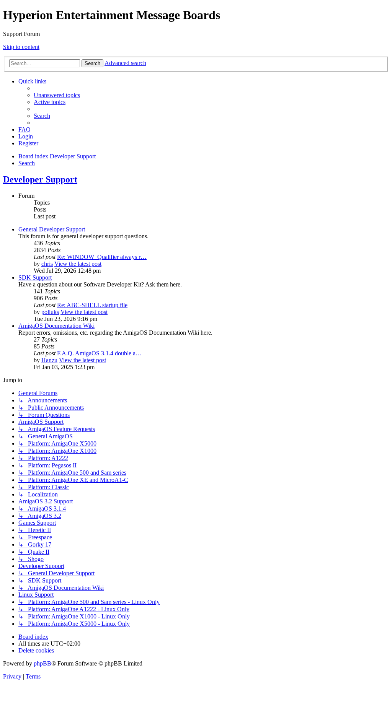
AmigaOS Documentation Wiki (56, 325)
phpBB (42, 663)
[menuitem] (57, 95)
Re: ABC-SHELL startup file (92, 305)
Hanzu (49, 360)
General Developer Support (51, 229)
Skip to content (21, 47)
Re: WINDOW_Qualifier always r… (102, 257)
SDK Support (35, 277)
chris (47, 263)
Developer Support (40, 179)
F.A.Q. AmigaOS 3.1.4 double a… (99, 353)
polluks (50, 312)
